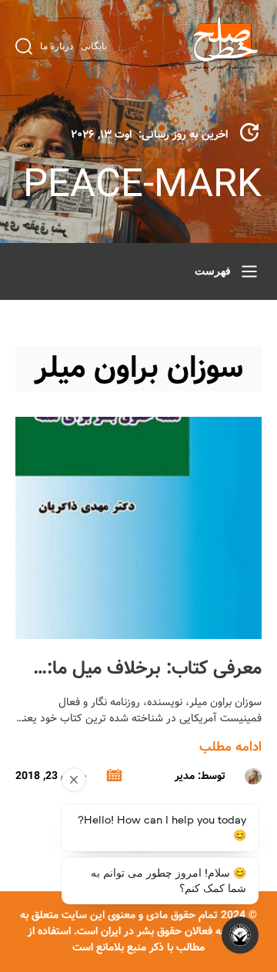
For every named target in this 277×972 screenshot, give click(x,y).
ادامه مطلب (230, 747)
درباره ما (56, 46)
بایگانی (94, 46)
